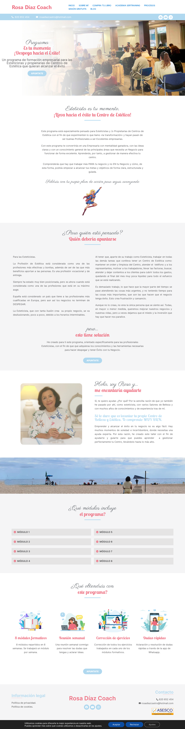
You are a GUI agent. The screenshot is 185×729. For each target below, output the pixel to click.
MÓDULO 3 (23, 551)
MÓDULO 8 (105, 561)
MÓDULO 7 (105, 551)
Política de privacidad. (24, 702)
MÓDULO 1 (23, 532)
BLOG (93, 9)
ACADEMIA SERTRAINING (127, 5)
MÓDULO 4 (23, 561)
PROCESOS (149, 5)
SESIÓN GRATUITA (77, 9)
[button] (51, 532)
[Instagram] (171, 17)
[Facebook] (160, 17)
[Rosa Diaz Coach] (31, 6)
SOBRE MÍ (83, 5)
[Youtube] (165, 17)
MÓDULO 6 (105, 541)
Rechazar (134, 724)
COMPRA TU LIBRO (101, 5)
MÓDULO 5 (105, 532)
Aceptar (116, 724)
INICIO (72, 5)
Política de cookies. (22, 706)
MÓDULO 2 (23, 541)
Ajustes (152, 724)
